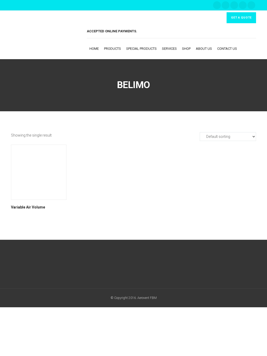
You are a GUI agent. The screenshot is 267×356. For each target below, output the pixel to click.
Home (94, 49)
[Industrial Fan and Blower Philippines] (49, 34)
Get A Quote (241, 17)
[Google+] (225, 5)
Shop (186, 49)
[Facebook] (217, 5)
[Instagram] (243, 5)
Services (169, 49)
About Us (204, 49)
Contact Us (227, 49)
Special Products (141, 49)
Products (112, 49)
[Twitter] (234, 5)
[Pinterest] (251, 5)
